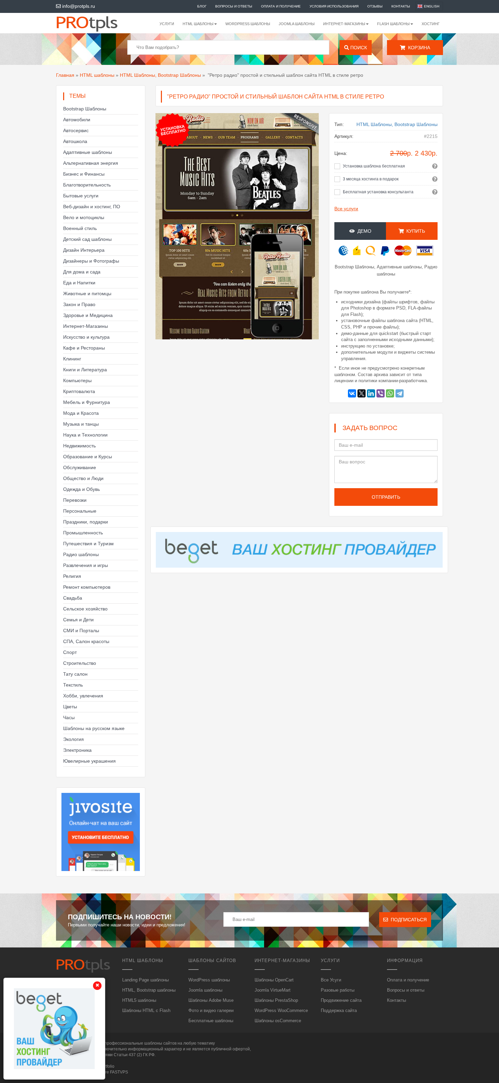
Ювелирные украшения (89, 761)
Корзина (417, 47)
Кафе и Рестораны (84, 348)
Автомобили (76, 119)
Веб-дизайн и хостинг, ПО (91, 206)
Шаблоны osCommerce (278, 1020)
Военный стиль (80, 228)
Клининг (72, 358)
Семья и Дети (78, 619)
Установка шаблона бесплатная (374, 166)
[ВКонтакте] (352, 393)
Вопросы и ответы (233, 6)
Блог (201, 6)
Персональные (79, 511)
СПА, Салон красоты (86, 641)
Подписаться (407, 919)
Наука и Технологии (85, 435)
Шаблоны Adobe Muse (211, 1000)
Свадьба (72, 598)
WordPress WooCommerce (281, 1010)
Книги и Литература (85, 369)
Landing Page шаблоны (145, 979)
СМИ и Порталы (81, 630)
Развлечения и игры (85, 565)
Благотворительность (87, 185)
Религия (72, 576)
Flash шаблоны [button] (393, 24)
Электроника (77, 750)
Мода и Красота (81, 413)
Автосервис (76, 130)
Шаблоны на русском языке (94, 728)
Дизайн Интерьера (84, 250)
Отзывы (375, 6)
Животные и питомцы (87, 293)
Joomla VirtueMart (273, 990)
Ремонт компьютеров (86, 587)
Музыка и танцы (81, 424)
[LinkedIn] (371, 393)
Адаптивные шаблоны (87, 152)
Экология (73, 739)
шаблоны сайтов (160, 1043)
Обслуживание (79, 467)
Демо (363, 231)
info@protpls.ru (78, 6)
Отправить (386, 497)
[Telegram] (399, 393)
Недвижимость (79, 445)
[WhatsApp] (390, 393)
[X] (361, 393)
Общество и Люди (83, 478)
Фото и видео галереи (211, 1010)
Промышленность (83, 532)
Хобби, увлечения (83, 695)
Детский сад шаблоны (87, 239)
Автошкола (75, 141)
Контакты (400, 6)
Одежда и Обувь (81, 489)
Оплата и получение (281, 6)
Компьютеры (77, 380)
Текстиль (73, 685)
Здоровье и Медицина (88, 315)
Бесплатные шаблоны (210, 1020)
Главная (65, 75)
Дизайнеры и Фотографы (91, 261)
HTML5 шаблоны (139, 1000)
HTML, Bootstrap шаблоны (148, 990)
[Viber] (380, 393)
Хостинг (431, 24)
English (431, 6)
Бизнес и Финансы (84, 174)
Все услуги (346, 208)
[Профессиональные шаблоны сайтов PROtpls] (96, 23)
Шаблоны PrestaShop (276, 1000)
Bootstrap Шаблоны (84, 108)
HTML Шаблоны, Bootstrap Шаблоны (160, 75)
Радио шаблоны (81, 554)
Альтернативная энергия (90, 163)
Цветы (70, 706)
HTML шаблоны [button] (198, 24)
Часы (69, 717)
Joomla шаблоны (297, 24)
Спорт (70, 652)
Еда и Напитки (79, 282)
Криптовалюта (79, 391)
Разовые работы (337, 990)
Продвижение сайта (341, 1000)
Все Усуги (331, 979)
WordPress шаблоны (247, 24)
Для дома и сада (81, 271)
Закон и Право (79, 304)
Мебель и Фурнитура (86, 402)
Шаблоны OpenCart (274, 979)
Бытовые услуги (80, 195)
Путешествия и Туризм (88, 543)
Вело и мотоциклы (83, 217)
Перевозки (75, 500)
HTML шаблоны (97, 75)
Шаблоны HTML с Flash (146, 1010)
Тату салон (75, 674)
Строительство (79, 663)
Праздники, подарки (85, 522)
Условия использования (334, 6)
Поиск (358, 47)
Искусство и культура (86, 337)
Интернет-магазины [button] (344, 24)
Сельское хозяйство (85, 608)
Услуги (167, 24)
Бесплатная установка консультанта (378, 192)
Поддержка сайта (339, 1010)
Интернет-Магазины (85, 326)
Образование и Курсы (87, 456)
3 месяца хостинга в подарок (371, 179)
